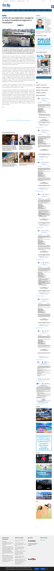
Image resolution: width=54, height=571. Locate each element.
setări (31, 569)
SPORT (28, 10)
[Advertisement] (44, 527)
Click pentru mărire (40, 127)
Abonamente (5, 1)
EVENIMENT (12, 10)
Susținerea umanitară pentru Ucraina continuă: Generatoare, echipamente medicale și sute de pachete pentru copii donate (26, 147)
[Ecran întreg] (50, 462)
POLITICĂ (23, 10)
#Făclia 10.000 (16, 12)
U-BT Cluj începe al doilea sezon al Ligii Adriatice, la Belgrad (19, 548)
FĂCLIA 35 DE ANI (6, 10)
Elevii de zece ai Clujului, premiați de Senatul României (26, 164)
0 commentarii (12, 25)
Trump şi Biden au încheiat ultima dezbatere (7, 544)
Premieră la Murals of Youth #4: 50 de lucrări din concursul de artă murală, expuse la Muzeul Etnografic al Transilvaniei (20, 562)
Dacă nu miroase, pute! (41, 17)
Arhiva (28, 1)
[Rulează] (37, 462)
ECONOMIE (44, 10)
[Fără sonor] (48, 462)
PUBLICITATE (10, 12)
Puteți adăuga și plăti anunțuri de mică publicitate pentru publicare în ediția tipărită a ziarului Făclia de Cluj (43, 47)
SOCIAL (32, 10)
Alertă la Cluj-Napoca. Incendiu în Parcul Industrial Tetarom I (8, 560)
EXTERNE (4, 12)
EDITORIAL (18, 10)
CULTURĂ (49, 10)
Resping (43, 568)
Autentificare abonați (21, 1)
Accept (37, 568)
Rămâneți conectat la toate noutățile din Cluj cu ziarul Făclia (18, 120)
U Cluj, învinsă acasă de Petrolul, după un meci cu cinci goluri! (20, 544)
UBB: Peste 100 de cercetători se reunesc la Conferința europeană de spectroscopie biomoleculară (9, 165)
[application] (44, 458)
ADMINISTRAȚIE (37, 10)
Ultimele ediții (12, 1)
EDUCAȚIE (4, 15)
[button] (52, 6)
